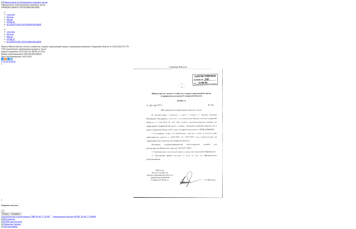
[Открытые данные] (11, 224)
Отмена (5, 214)
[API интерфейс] (9, 226)
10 (4, 61)
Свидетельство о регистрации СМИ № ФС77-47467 (25, 216)
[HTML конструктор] (11, 221)
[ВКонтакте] (2, 59)
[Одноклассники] (5, 59)
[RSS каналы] (8, 219)
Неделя (10, 17)
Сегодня (11, 14)
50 (9, 61)
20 (7, 61)
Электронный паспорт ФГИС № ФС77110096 (74, 216)
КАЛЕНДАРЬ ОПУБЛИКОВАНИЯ (24, 24)
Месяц (10, 19)
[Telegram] (11, 59)
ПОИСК (11, 22)
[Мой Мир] (8, 59)
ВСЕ (13, 61)
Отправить (15, 214)
